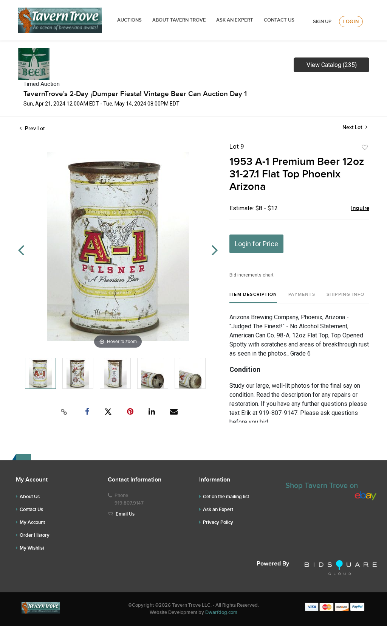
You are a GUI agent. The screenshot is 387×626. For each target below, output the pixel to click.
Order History (35, 535)
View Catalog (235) (332, 64)
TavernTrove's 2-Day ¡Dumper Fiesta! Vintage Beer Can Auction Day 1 (135, 94)
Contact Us (279, 20)
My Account (32, 522)
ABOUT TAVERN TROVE (179, 20)
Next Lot (353, 127)
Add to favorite (364, 147)
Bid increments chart (251, 275)
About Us (30, 497)
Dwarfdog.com (221, 612)
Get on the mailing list (226, 497)
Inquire (360, 208)
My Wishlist (32, 548)
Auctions (129, 20)
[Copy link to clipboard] (64, 411)
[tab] (253, 297)
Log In (351, 22)
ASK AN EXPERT (234, 20)
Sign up (322, 22)
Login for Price (256, 244)
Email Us (125, 514)
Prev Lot (34, 128)
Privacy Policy (218, 522)
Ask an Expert (218, 509)
